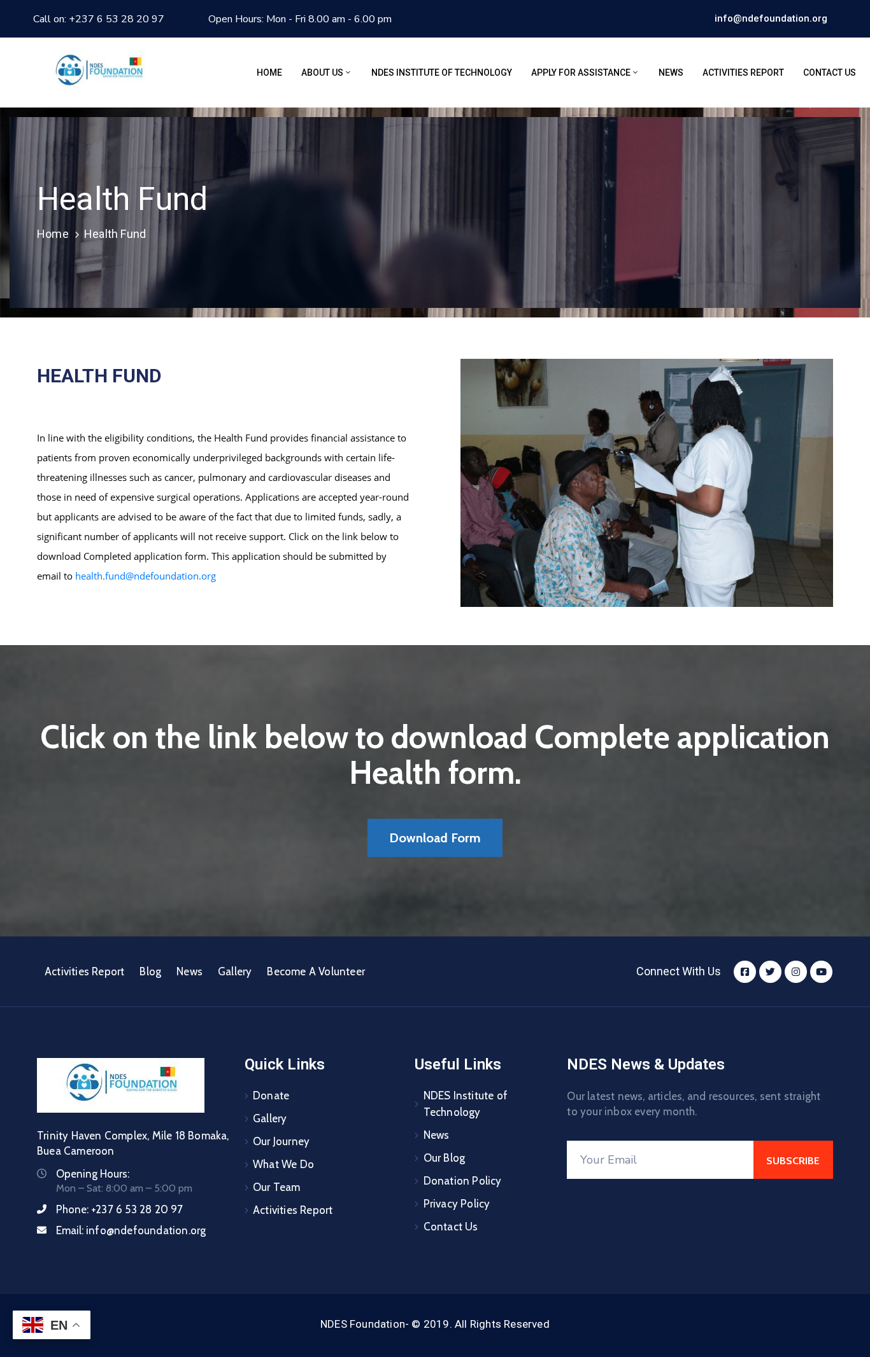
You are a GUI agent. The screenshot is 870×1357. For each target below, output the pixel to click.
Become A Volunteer (316, 971)
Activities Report (743, 72)
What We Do (283, 1164)
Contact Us (829, 72)
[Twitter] (770, 972)
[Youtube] (821, 972)
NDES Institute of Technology (441, 72)
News (671, 72)
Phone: (119, 1209)
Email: (131, 1230)
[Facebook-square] (745, 972)
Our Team (277, 1187)
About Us (322, 72)
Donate (271, 1095)
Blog (150, 971)
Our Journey (281, 1141)
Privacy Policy (457, 1203)
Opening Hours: (92, 1173)
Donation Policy (463, 1180)
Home (269, 72)
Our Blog (445, 1158)
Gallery (235, 971)
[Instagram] (796, 972)
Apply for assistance (581, 72)
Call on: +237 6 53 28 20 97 (98, 19)
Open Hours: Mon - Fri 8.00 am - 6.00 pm (300, 19)
